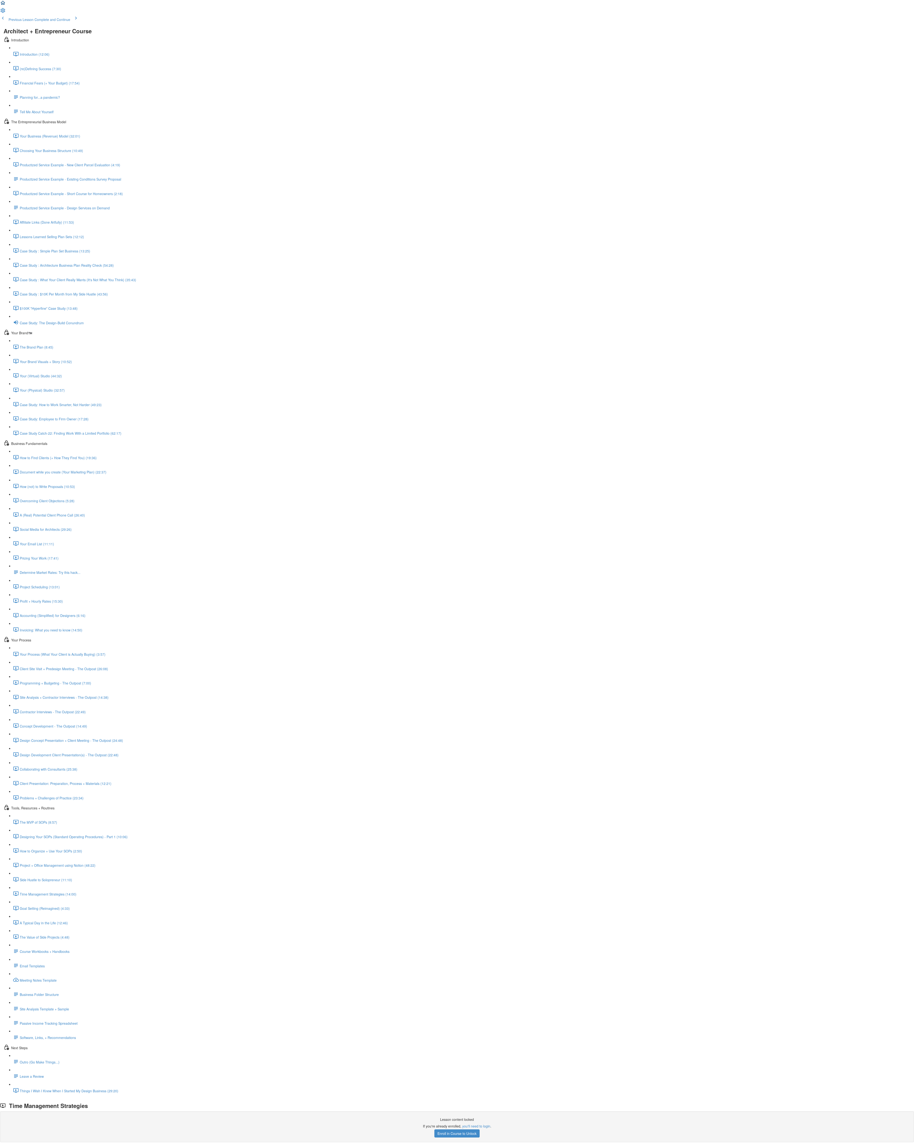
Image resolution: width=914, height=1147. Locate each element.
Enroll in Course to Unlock (457, 1133)
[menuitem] (3, 12)
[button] (3, 4)
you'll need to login (476, 1126)
